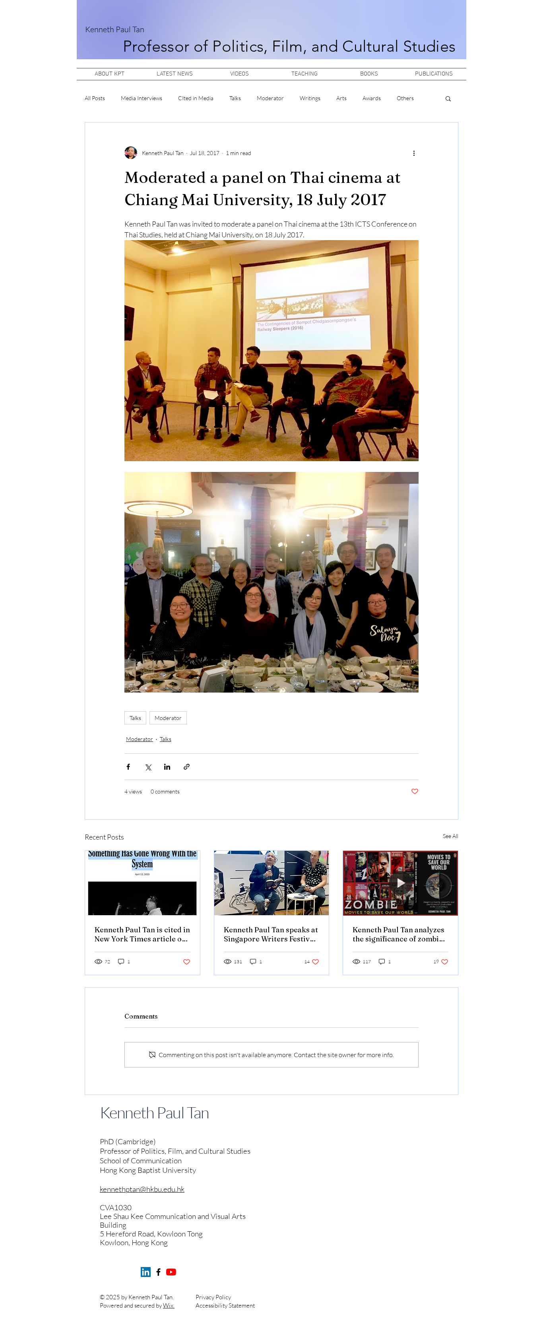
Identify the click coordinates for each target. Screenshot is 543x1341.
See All (450, 836)
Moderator (270, 98)
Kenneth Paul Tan (114, 29)
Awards (372, 98)
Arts (341, 98)
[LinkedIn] (146, 1272)
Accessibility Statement (225, 1305)
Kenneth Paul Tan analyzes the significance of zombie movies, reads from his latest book (398, 934)
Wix (169, 1305)
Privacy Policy (213, 1297)
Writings (310, 98)
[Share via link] (186, 766)
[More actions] (414, 152)
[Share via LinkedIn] (167, 766)
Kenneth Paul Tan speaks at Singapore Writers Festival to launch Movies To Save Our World (271, 934)
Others (405, 98)
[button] (448, 98)
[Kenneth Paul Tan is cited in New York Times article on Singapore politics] (142, 883)
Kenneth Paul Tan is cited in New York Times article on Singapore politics (142, 934)
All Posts (95, 98)
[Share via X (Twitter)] (147, 766)
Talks (235, 98)
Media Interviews (141, 98)
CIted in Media (195, 98)
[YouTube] (171, 1272)
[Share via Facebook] (128, 766)
